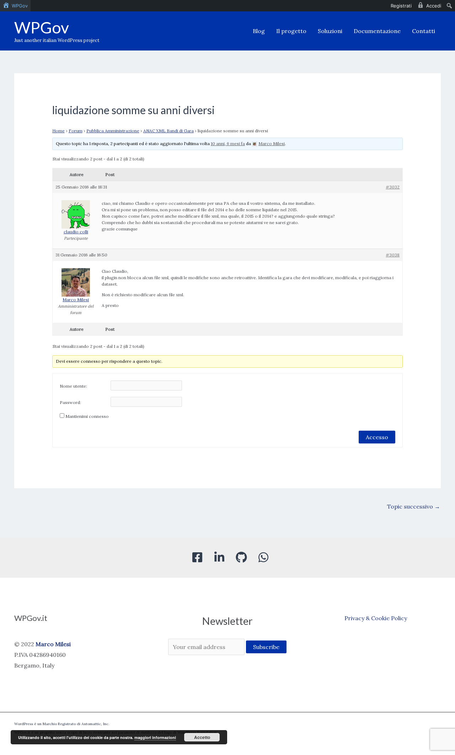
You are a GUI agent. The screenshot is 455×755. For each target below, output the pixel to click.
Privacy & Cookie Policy (375, 618)
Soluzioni (330, 30)
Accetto (202, 737)
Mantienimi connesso (87, 416)
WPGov (41, 27)
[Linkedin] (219, 557)
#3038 (393, 254)
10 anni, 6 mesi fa (228, 143)
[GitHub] (241, 557)
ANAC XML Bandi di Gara (168, 130)
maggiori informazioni (155, 737)
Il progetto (291, 30)
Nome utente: (73, 386)
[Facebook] (197, 557)
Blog (259, 30)
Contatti (423, 30)
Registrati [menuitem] (401, 6)
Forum (75, 130)
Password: (70, 402)
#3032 (393, 187)
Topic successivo (413, 506)
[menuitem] (15, 5)
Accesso (377, 437)
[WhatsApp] (263, 557)
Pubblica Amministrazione (112, 130)
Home (58, 130)
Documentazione (377, 30)
